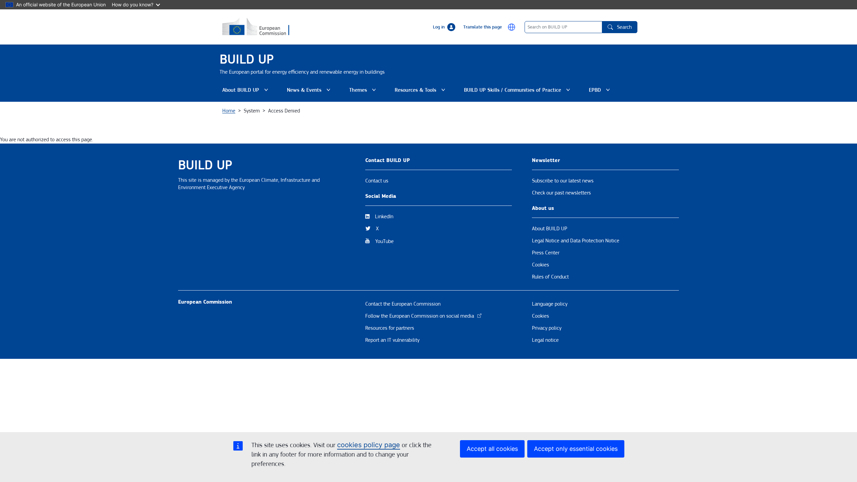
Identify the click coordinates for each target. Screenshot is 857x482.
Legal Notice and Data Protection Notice (575, 240)
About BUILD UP (549, 228)
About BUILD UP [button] (246, 92)
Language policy (549, 304)
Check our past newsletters (561, 192)
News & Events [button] (310, 92)
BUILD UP (247, 59)
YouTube (384, 241)
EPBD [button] (601, 92)
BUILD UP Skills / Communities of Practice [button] (512, 92)
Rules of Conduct (550, 276)
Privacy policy (546, 328)
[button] (512, 27)
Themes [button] (364, 92)
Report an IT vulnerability (392, 340)
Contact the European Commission (403, 304)
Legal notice (545, 340)
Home (228, 110)
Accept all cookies (492, 448)
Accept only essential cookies (576, 448)
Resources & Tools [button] (421, 92)
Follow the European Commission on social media (419, 316)
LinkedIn (384, 216)
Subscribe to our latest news (563, 180)
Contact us (376, 180)
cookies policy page (368, 445)
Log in (439, 27)
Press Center (545, 252)
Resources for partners (389, 328)
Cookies (540, 264)
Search (624, 27)
